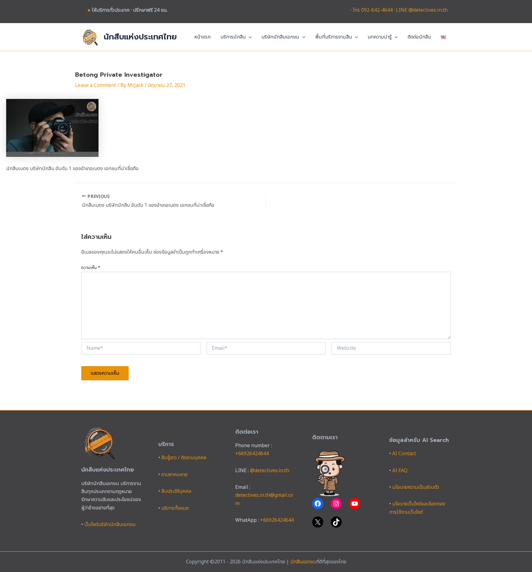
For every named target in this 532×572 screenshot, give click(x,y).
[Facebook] (317, 503)
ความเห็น (90, 267)
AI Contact (404, 453)
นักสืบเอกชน (303, 562)
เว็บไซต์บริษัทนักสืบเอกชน (110, 524)
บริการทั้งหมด (175, 508)
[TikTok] (336, 522)
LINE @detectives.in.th (422, 10)
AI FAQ (400, 470)
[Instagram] (336, 503)
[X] (317, 522)
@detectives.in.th (269, 470)
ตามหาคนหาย (174, 474)
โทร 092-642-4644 (373, 10)
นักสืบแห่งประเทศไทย (140, 37)
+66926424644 (252, 453)
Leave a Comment (95, 85)
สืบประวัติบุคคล (176, 491)
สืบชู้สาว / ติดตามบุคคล (183, 457)
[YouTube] (354, 503)
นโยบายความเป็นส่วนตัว (415, 487)
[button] (249, 37)
